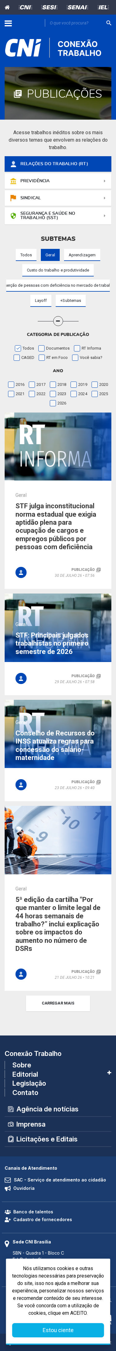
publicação (83, 569)
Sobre (21, 1065)
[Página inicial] (8, 7)
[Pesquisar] (108, 23)
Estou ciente (58, 1330)
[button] (71, 301)
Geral (21, 495)
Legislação (29, 1083)
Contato (25, 1092)
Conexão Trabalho (33, 1053)
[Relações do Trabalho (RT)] (21, 572)
